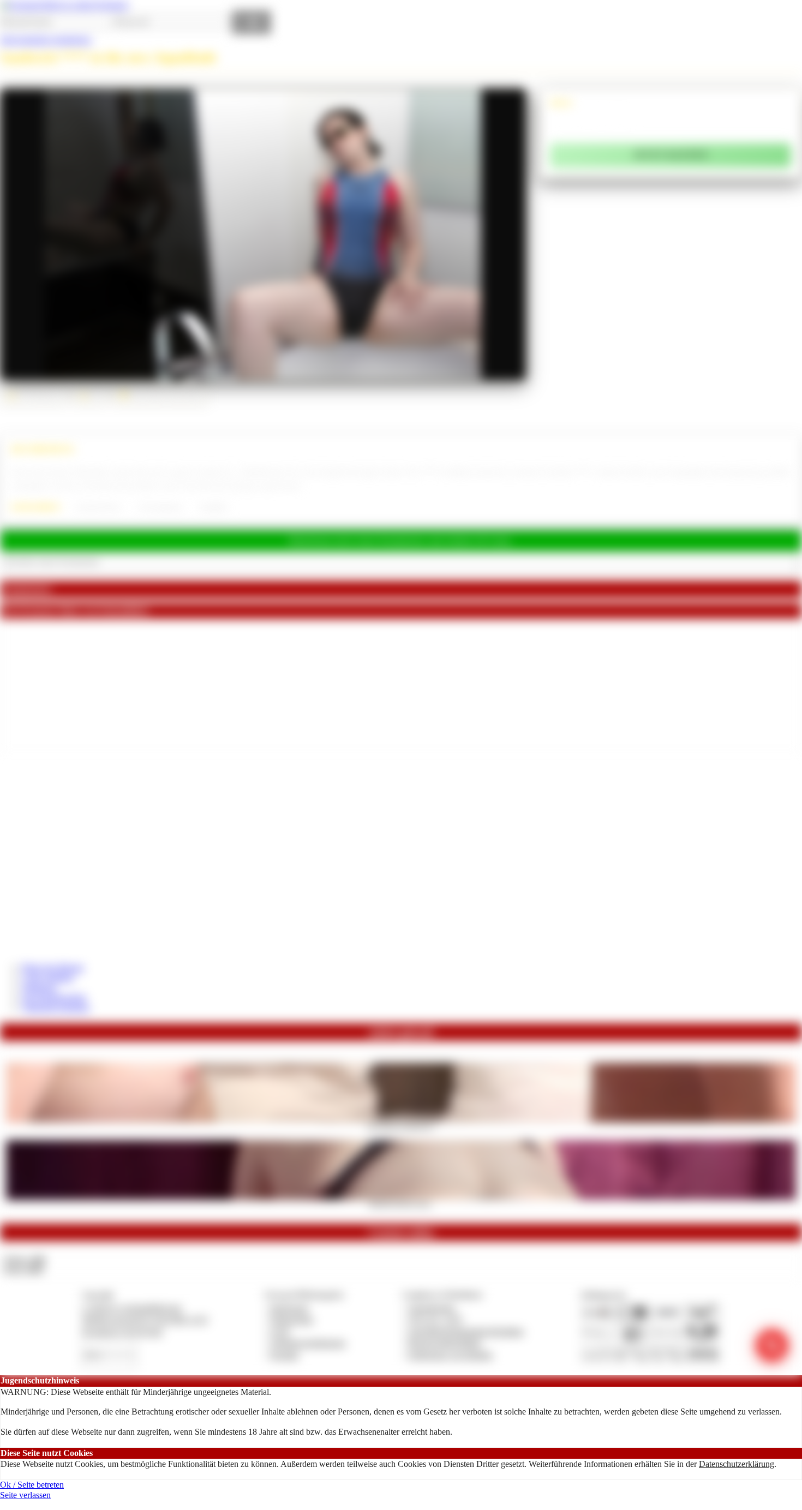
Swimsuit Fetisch (98, 507)
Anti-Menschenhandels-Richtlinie (466, 1331)
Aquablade (213, 507)
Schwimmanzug (160, 507)
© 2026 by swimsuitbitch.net (131, 1308)
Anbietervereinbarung (307, 1342)
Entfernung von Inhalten (451, 1354)
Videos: (24, 1259)
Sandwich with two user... (401, 1203)
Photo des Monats (52, 967)
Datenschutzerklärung (736, 1464)
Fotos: (23, 1269)
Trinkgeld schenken (55, 1007)
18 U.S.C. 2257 (436, 1319)
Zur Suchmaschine (54, 997)
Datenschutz (292, 1319)
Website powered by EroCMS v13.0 (144, 1319)
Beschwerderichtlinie (445, 1342)
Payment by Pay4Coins (122, 1331)
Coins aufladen (48, 977)
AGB (279, 1331)
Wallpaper (39, 987)
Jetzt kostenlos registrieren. (46, 39)
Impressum (289, 1308)
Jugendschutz (432, 1308)
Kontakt (284, 1354)
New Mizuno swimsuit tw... (401, 1126)
